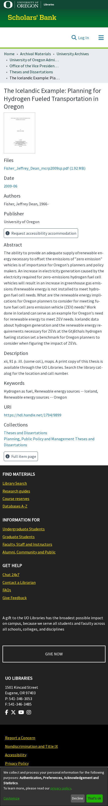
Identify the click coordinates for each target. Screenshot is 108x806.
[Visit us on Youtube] (21, 712)
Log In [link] (83, 37)
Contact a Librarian (19, 582)
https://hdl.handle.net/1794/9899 (32, 414)
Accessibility (15, 754)
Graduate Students (19, 536)
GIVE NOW (54, 653)
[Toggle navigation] (101, 37)
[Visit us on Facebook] (6, 712)
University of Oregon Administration (35, 59)
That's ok (94, 798)
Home (9, 53)
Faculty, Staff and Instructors (27, 544)
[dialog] (54, 786)
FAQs (7, 589)
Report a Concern (20, 737)
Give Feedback (15, 597)
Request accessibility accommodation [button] (43, 233)
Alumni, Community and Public (29, 551)
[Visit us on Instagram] (29, 712)
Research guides (16, 490)
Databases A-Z (15, 506)
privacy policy (60, 788)
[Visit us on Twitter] (13, 712)
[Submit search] (74, 38)
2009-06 (10, 186)
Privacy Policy (17, 763)
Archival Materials (35, 53)
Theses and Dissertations (31, 71)
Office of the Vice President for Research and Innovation (35, 65)
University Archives (73, 53)
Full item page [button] (23, 456)
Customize (12, 798)
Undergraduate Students (24, 528)
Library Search (15, 483)
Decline (77, 798)
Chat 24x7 (11, 574)
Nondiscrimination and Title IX (31, 746)
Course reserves (16, 498)
